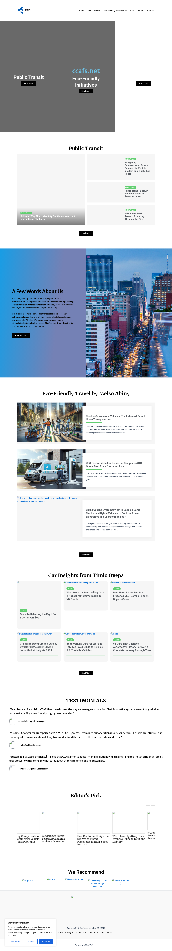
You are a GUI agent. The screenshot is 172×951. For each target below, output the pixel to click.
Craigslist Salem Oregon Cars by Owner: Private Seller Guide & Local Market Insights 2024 (38, 647)
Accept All (46, 941)
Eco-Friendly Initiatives (114, 10)
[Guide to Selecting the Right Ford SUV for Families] (39, 593)
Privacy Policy (71, 932)
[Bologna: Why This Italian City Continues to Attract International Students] (51, 189)
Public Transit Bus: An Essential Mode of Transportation (136, 193)
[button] (125, 10)
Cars (132, 10)
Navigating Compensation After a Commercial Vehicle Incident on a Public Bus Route (137, 168)
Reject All (31, 941)
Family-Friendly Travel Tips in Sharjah (146, 837)
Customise (15, 941)
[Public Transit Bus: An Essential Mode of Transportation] (104, 192)
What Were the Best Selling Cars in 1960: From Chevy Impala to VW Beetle (85, 596)
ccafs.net (86, 71)
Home (81, 10)
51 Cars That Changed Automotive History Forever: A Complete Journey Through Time (132, 647)
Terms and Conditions (88, 932)
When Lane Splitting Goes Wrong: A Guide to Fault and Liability (78, 839)
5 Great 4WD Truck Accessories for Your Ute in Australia (113, 835)
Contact (150, 10)
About (141, 10)
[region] (30, 932)
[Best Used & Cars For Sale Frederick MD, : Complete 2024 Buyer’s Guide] (122, 582)
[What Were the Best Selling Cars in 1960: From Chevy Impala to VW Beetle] (81, 582)
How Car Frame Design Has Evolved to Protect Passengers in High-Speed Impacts (43, 840)
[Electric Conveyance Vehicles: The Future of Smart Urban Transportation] (51, 422)
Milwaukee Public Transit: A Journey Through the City (135, 216)
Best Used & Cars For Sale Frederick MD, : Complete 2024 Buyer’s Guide (131, 596)
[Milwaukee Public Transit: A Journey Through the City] (104, 215)
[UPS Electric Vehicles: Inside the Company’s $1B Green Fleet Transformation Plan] (51, 469)
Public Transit (94, 10)
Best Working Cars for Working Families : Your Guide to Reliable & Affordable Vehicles (84, 647)
